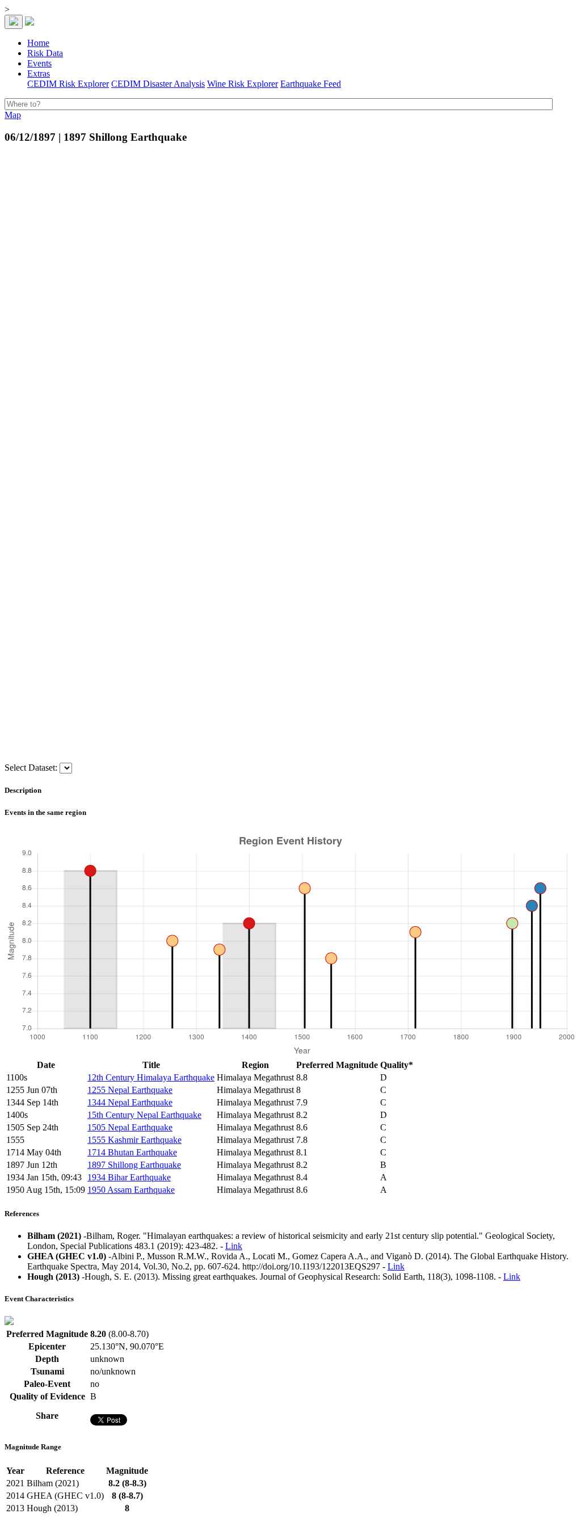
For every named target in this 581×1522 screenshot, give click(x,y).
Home (38, 43)
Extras (38, 73)
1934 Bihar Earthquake (129, 1177)
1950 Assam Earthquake (131, 1190)
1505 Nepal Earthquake (129, 1127)
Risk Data (45, 53)
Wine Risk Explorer (242, 84)
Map (13, 115)
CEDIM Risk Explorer (68, 84)
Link (233, 1246)
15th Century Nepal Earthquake (144, 1115)
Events (39, 63)
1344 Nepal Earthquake (129, 1102)
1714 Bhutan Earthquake (132, 1152)
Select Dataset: (31, 767)
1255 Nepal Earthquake (129, 1090)
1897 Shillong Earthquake (134, 1165)
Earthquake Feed (310, 84)
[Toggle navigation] (14, 22)
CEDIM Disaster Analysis (158, 84)
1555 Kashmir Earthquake (134, 1140)
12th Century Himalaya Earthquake (150, 1077)
